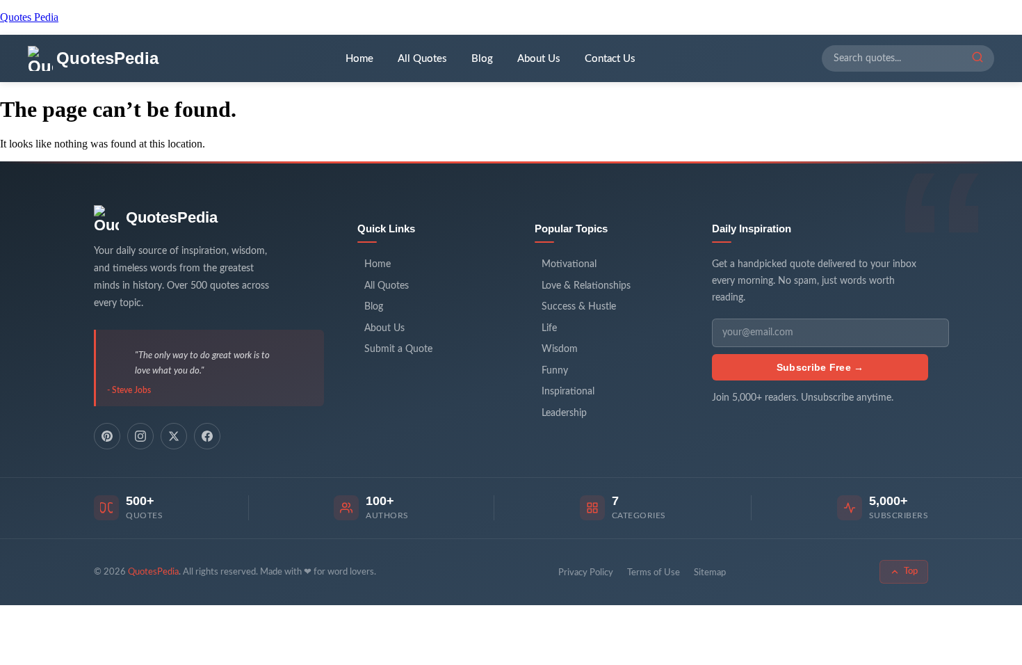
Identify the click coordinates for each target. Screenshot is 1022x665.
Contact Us (610, 59)
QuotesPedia (172, 217)
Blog (482, 59)
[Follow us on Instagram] (140, 436)
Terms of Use (653, 572)
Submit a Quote (398, 349)
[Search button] (977, 58)
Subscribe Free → (820, 367)
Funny (555, 371)
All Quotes (422, 59)
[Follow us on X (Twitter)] (174, 436)
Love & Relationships (586, 286)
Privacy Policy (585, 572)
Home (359, 59)
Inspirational (568, 391)
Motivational (569, 264)
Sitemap (710, 572)
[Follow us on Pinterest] (107, 436)
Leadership (564, 413)
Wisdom (560, 349)
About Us (538, 59)
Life (549, 328)
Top (911, 571)
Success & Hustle (579, 307)
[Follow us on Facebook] (207, 436)
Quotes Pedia (29, 17)
